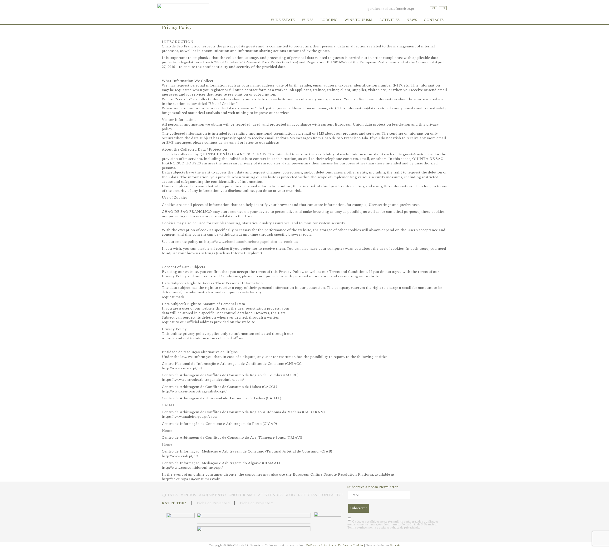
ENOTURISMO (241, 495)
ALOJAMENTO (212, 495)
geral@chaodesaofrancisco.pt (390, 8)
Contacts (434, 20)
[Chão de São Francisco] (183, 20)
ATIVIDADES (270, 495)
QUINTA (170, 495)
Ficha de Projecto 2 (256, 503)
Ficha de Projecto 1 (214, 503)
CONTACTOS (331, 495)
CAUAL (168, 405)
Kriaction (396, 545)
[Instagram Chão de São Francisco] (421, 8)
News (412, 20)
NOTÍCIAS (307, 495)
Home (167, 430)
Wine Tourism (358, 20)
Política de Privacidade (321, 545)
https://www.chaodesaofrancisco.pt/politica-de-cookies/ (251, 241)
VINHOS (188, 495)
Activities (389, 20)
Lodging (329, 20)
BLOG (289, 495)
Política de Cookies (351, 545)
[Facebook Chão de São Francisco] (426, 8)
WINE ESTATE (283, 20)
